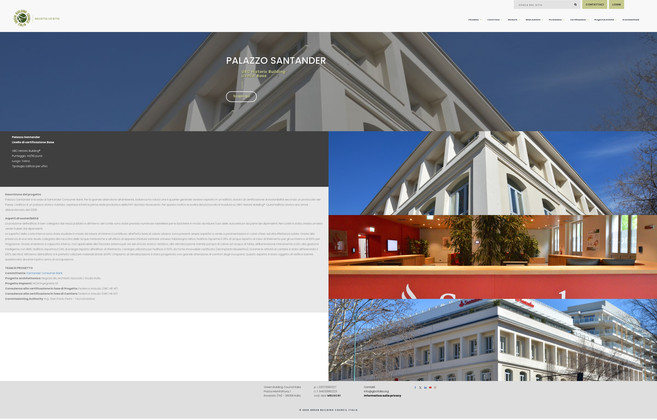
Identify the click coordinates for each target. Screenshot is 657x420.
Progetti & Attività (604, 19)
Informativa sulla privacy (382, 396)
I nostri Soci (493, 19)
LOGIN (616, 5)
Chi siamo (473, 19)
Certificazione (578, 19)
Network (512, 19)
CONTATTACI (595, 5)
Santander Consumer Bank (44, 273)
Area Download (630, 19)
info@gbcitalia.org (376, 391)
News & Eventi (533, 19)
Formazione (555, 19)
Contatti (369, 387)
